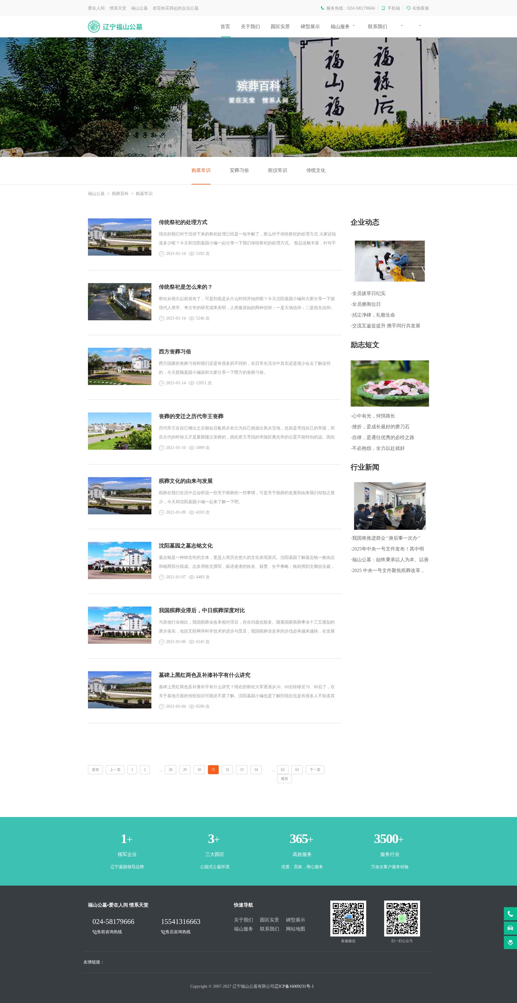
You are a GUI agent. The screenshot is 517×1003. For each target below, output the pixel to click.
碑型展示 (310, 26)
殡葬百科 (120, 193)
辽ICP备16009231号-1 (294, 986)
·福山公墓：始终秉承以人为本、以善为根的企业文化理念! (390, 561)
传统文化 (316, 170)
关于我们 (250, 26)
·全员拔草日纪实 (368, 293)
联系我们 (377, 26)
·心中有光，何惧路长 (373, 415)
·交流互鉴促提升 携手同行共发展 (385, 325)
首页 (225, 26)
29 (185, 770)
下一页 (315, 770)
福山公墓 (96, 193)
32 (227, 770)
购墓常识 (201, 170)
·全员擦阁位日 (366, 304)
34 (256, 770)
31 (213, 769)
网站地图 (295, 928)
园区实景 (280, 26)
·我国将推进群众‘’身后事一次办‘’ (385, 538)
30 (199, 770)
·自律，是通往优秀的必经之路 (382, 437)
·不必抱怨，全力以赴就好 (378, 448)
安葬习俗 (239, 170)
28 (170, 770)
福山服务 (340, 26)
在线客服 (420, 8)
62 (283, 770)
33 (242, 770)
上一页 (115, 770)
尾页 (284, 779)
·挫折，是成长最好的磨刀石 (380, 426)
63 (297, 770)
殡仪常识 (277, 170)
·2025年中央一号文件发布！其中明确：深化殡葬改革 (387, 550)
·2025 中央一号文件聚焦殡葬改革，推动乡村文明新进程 (388, 572)
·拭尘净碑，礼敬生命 (373, 314)
